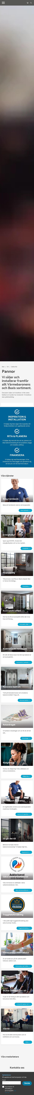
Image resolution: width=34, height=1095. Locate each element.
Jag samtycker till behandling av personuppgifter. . (10, 1090)
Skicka (27, 1083)
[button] (25, 510)
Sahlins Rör (14, 367)
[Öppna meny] (3, 2)
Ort (8, 367)
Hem (3, 367)
